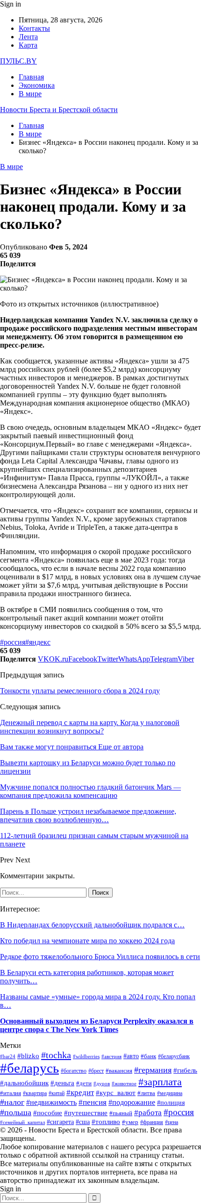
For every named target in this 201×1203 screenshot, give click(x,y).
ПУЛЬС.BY (18, 61)
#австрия (111, 1056)
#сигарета (60, 1121)
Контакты (34, 28)
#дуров (101, 1083)
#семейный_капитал (22, 1122)
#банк (148, 1056)
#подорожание (131, 1102)
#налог (12, 1102)
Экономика (37, 85)
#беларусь (29, 1068)
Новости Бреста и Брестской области (59, 110)
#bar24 (7, 1056)
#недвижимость (51, 1102)
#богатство (73, 1071)
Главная (31, 77)
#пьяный (120, 1113)
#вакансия (119, 1071)
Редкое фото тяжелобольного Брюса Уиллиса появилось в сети (100, 957)
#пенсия (93, 1102)
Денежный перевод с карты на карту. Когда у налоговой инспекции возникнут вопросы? (89, 727)
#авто (131, 1056)
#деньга (62, 1083)
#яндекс (37, 642)
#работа (148, 1112)
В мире (30, 94)
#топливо (106, 1121)
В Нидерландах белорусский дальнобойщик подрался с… (92, 925)
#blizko (28, 1056)
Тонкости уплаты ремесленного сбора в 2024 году (80, 691)
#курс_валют (116, 1092)
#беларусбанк (174, 1057)
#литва (146, 1092)
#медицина (169, 1093)
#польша (15, 1112)
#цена (171, 1122)
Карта (28, 45)
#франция (151, 1122)
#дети (84, 1083)
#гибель (185, 1070)
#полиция (171, 1102)
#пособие (47, 1113)
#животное (124, 1083)
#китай (57, 1093)
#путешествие (86, 1113)
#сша (83, 1121)
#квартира (35, 1093)
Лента (28, 37)
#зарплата (160, 1082)
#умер (130, 1122)
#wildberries (86, 1056)
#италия (10, 1093)
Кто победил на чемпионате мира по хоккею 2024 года (87, 941)
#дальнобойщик (24, 1083)
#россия (12, 642)
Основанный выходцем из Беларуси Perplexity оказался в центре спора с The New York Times (97, 1025)
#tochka (56, 1055)
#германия (153, 1070)
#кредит (80, 1092)
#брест (96, 1071)
